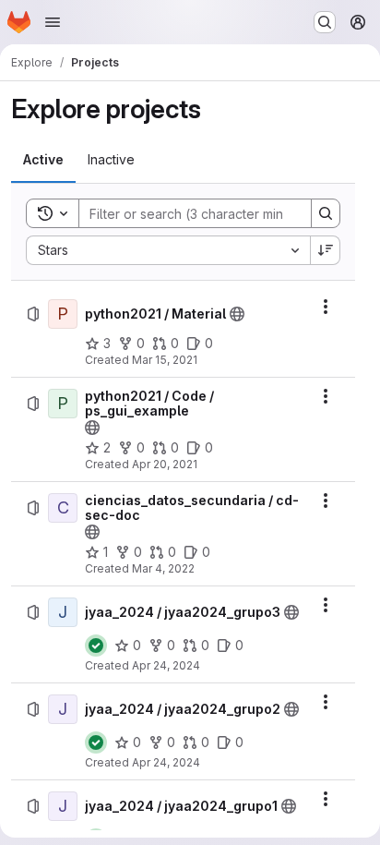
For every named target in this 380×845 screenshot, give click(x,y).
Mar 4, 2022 (163, 568)
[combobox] (168, 250)
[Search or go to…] (325, 22)
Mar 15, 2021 (164, 360)
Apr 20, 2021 (164, 464)
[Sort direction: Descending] (325, 250)
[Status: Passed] (96, 645)
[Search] (325, 213)
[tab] (43, 160)
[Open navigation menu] (52, 22)
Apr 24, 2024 (166, 665)
